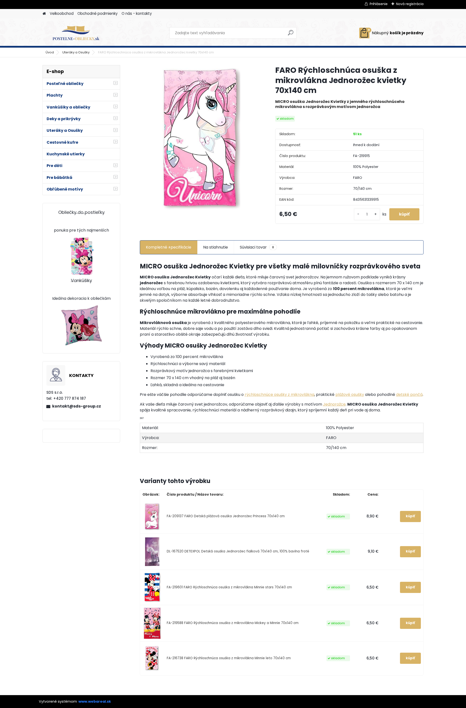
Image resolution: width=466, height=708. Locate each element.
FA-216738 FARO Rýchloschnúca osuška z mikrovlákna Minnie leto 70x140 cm (229, 658)
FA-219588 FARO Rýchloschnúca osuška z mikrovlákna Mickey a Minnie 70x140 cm (233, 623)
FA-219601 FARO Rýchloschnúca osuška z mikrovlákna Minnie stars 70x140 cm (229, 587)
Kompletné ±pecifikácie (168, 247)
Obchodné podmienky (97, 13)
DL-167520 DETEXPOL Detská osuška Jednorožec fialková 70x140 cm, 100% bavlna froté (238, 551)
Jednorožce (334, 404)
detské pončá (409, 394)
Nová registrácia (410, 3)
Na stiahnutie (215, 247)
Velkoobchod (62, 13)
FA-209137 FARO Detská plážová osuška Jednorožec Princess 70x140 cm (226, 516)
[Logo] (75, 33)
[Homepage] (44, 13)
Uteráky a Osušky (76, 52)
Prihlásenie (379, 3)
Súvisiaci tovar (257, 247)
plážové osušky (349, 394)
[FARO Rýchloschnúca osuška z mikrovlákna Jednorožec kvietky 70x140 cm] (199, 138)
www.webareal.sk (94, 701)
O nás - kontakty (137, 13)
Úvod (50, 52)
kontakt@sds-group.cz (76, 406)
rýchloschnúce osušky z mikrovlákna (279, 394)
